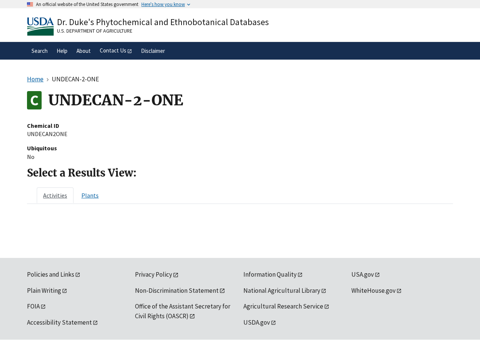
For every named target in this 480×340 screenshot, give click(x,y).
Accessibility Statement (59, 322)
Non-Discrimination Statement (177, 290)
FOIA (33, 306)
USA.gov (362, 274)
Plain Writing (44, 290)
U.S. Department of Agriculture (94, 30)
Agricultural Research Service (283, 306)
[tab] (55, 195)
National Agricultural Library (281, 290)
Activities (55, 195)
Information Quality (270, 274)
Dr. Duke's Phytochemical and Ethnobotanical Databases (163, 21)
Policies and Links (50, 274)
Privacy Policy (153, 274)
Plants (90, 195)
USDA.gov (256, 322)
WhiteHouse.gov (373, 290)
